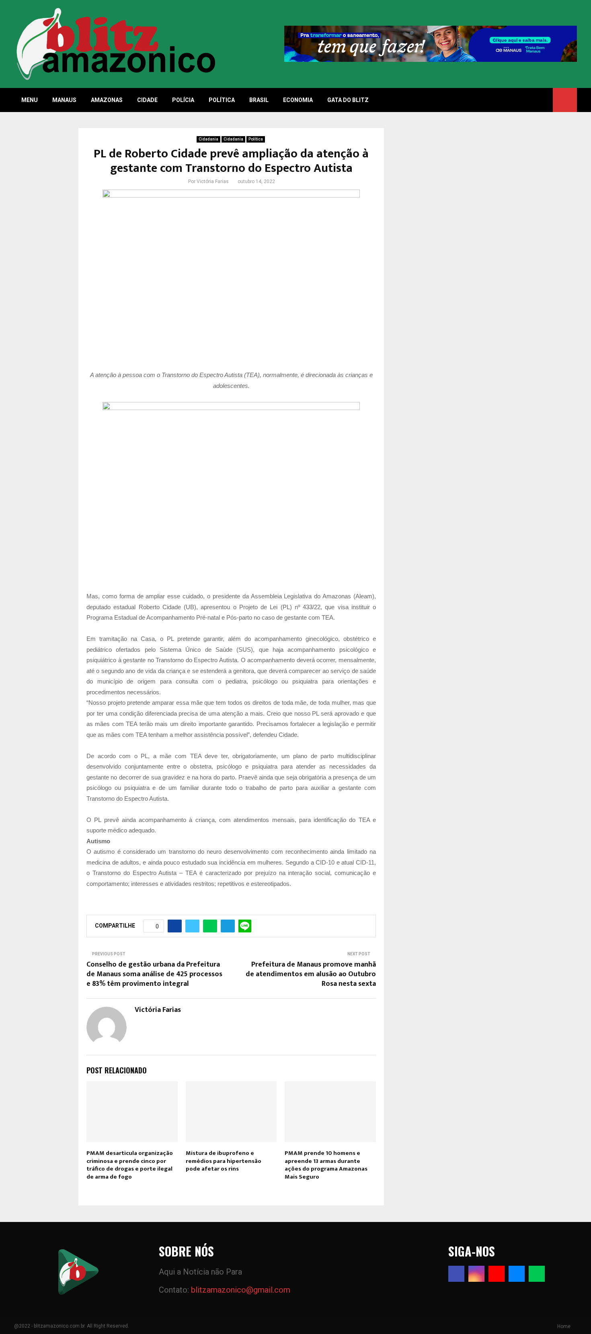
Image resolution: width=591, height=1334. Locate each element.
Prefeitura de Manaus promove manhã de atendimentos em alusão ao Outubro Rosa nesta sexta (311, 974)
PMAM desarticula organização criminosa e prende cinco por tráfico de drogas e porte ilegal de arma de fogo (129, 1165)
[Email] (517, 1274)
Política (222, 100)
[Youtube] (496, 1274)
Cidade (147, 100)
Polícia (183, 100)
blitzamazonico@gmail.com (240, 1290)
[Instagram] (476, 1274)
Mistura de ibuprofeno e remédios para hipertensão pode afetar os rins (223, 1161)
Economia (298, 100)
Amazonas (107, 100)
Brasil (259, 100)
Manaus (64, 100)
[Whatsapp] (537, 1274)
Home (563, 1326)
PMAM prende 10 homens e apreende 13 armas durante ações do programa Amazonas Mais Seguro (326, 1165)
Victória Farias (213, 181)
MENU (29, 100)
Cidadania (208, 139)
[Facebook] (456, 1274)
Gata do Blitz (348, 100)
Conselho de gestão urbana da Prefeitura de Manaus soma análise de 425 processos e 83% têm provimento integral (154, 974)
